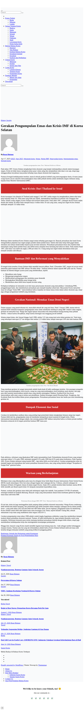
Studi (11, 40)
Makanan (13, 32)
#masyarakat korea (56, 159)
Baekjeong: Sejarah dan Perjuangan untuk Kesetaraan (19, 533)
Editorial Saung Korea (17, 675)
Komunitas (13, 79)
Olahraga (13, 38)
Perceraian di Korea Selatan (11, 580)
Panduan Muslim (11, 75)
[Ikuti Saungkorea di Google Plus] (40, 699)
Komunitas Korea (16, 73)
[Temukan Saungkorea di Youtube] (44, 699)
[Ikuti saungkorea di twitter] (36, 699)
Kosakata (13, 56)
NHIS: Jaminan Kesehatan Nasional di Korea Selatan (20, 591)
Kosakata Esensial (16, 54)
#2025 (13, 159)
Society (9, 120)
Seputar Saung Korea (17, 677)
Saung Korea (5, 3)
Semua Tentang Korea (13, 26)
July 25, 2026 (6, 623)
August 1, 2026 (6, 612)
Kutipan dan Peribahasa (18, 58)
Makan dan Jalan (15, 77)
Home (7, 669)
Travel (8, 565)
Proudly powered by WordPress (12, 665)
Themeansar (42, 665)
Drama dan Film (15, 66)
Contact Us (9, 679)
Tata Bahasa (14, 50)
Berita (12, 20)
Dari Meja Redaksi (11, 673)
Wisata (12, 36)
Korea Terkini (10, 18)
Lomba (12, 24)
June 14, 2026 (6, 644)
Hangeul (13, 48)
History (3, 120)
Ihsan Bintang (8, 154)
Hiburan (12, 22)
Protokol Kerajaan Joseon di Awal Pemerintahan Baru (19, 535)
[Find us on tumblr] (48, 699)
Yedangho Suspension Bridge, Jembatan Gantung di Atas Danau (25, 629)
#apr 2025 (19, 159)
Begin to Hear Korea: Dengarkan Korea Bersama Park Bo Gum (24, 608)
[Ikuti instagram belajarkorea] (52, 699)
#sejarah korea (6, 161)
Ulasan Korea (10, 60)
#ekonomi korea (29, 159)
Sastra (12, 30)
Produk (12, 64)
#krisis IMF (45, 159)
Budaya (12, 28)
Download (9, 81)
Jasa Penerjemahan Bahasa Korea (16, 681)
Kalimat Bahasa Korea (17, 52)
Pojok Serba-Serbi (16, 44)
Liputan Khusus (15, 70)
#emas (38, 159)
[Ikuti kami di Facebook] (32, 699)
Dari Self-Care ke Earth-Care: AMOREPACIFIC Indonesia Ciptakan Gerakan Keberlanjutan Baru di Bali (41, 640)
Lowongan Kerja (15, 42)
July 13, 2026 (6, 634)
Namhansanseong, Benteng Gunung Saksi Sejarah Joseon (22, 570)
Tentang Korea (15, 71)
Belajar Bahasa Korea (12, 46)
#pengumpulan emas (71, 159)
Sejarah (12, 34)
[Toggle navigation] (2, 10)
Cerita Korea (9, 68)
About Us (8, 671)
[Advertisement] (42, 103)
